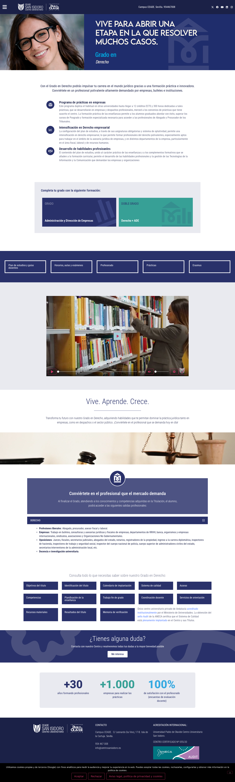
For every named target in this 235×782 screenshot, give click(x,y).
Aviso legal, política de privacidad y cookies (135, 776)
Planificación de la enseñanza (74, 599)
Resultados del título (75, 612)
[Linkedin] (227, 7)
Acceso (183, 585)
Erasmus (197, 265)
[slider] (97, 371)
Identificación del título (76, 585)
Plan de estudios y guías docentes (21, 266)
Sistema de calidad (151, 585)
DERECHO (35, 520)
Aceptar (79, 776)
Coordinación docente (152, 597)
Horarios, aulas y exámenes (69, 265)
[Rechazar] (230, 772)
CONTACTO (101, 725)
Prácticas (151, 265)
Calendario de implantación (117, 585)
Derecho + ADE (130, 220)
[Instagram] (231, 7)
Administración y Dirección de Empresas (69, 220)
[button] (8, 7)
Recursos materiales (36, 612)
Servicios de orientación (192, 597)
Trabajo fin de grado (113, 597)
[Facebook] (217, 7)
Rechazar (96, 776)
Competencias (33, 597)
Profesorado (107, 265)
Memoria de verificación (115, 612)
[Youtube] (222, 7)
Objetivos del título (36, 585)
